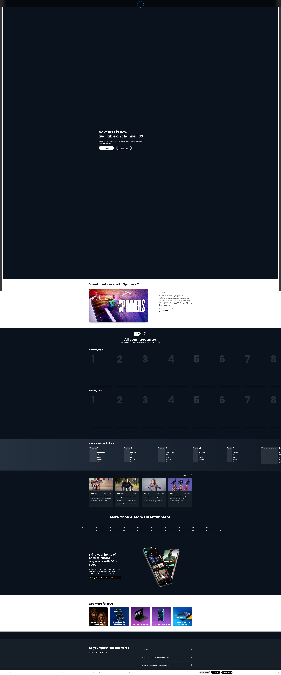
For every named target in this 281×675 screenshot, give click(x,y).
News (184, 476)
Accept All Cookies (227, 672)
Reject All (215, 672)
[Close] (278, 672)
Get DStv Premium (137, 148)
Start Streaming (156, 148)
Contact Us (106, 652)
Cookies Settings (204, 672)
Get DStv (166, 310)
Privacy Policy (126, 672)
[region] (140, 672)
